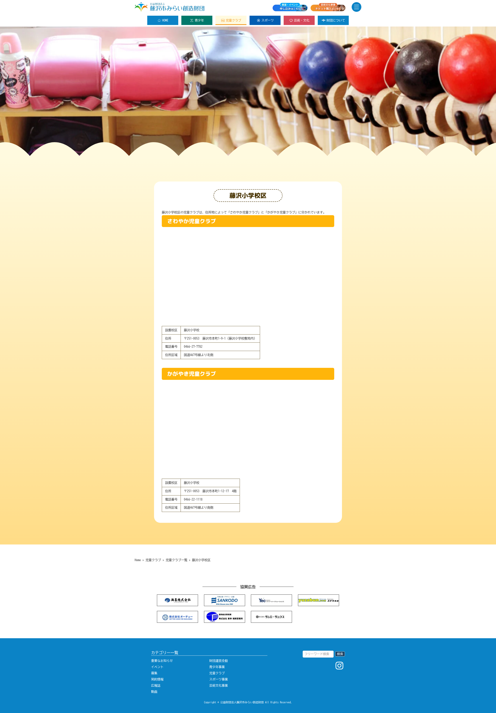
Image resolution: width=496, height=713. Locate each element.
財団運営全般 (218, 660)
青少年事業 (217, 666)
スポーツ (267, 20)
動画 (154, 691)
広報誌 (155, 685)
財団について (335, 20)
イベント (157, 666)
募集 (154, 673)
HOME (165, 20)
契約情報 (157, 679)
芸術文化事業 (218, 685)
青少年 (199, 20)
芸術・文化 (301, 20)
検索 (340, 653)
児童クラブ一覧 (176, 560)
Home (138, 560)
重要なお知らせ (162, 660)
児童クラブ (233, 20)
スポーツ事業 (218, 679)
